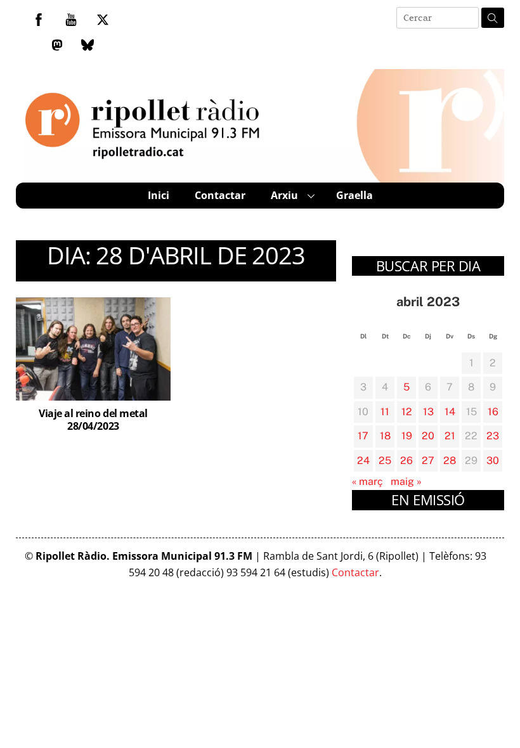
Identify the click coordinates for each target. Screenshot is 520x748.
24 (363, 461)
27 (428, 461)
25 (385, 461)
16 (493, 412)
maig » (406, 481)
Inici (158, 195)
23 (492, 436)
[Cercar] (492, 18)
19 (406, 436)
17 (363, 436)
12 (406, 412)
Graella (354, 195)
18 (385, 436)
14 (450, 412)
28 (449, 461)
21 (450, 436)
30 (492, 461)
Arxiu (284, 195)
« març (367, 481)
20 (428, 436)
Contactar (220, 195)
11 (384, 412)
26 (406, 461)
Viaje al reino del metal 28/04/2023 (93, 420)
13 (428, 412)
